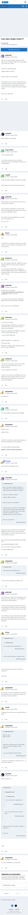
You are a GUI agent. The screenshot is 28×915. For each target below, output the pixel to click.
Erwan (7, 233)
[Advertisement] (14, 23)
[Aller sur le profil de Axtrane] (2, 462)
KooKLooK (8, 258)
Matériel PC (14, 44)
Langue (11, 909)
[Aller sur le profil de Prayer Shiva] (2, 150)
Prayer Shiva (9, 150)
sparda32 (8, 133)
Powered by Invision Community (14, 912)
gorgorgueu (9, 391)
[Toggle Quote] (3, 483)
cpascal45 (8, 477)
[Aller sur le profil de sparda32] (2, 134)
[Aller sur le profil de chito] (2, 409)
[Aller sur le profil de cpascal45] (2, 478)
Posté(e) (11, 57)
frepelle (7, 175)
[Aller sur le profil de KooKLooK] (2, 259)
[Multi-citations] (2, 99)
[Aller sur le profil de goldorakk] (2, 56)
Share (7, 893)
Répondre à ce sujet (14, 49)
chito (6, 408)
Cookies (17, 909)
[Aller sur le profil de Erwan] (2, 234)
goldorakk (5, 43)
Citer (6, 99)
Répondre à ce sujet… (10, 885)
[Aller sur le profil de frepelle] (2, 176)
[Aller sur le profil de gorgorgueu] (2, 392)
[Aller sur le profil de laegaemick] (2, 562)
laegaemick (8, 561)
